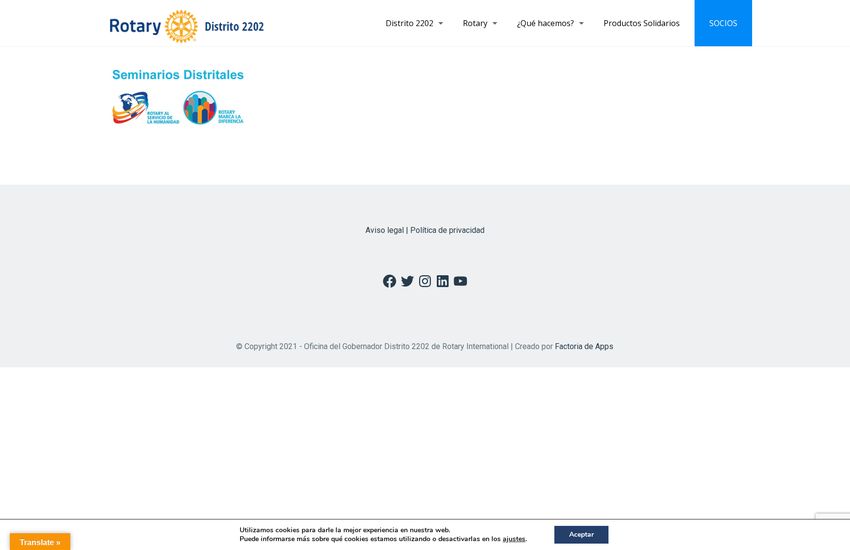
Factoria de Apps (584, 346)
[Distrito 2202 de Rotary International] (187, 23)
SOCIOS (723, 23)
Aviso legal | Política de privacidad (425, 230)
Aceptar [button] (581, 534)
